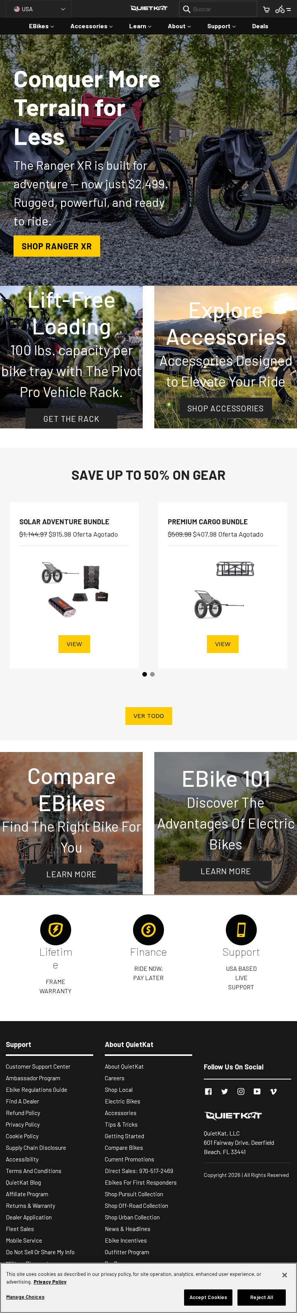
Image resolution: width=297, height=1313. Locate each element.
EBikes (45, 25)
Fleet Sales (20, 1228)
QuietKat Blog (23, 1182)
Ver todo (148, 716)
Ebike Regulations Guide (36, 1089)
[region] (148, 1288)
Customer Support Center (38, 1066)
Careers (115, 1077)
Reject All (261, 1297)
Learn (144, 25)
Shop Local (119, 1089)
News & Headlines (127, 1228)
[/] (247, 1116)
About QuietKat (124, 1066)
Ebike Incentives (126, 1240)
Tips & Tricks (121, 1124)
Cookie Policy (22, 1135)
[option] (148, 160)
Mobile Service (24, 1240)
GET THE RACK (71, 418)
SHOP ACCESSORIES (226, 408)
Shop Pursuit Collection (134, 1193)
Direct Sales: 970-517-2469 (139, 1170)
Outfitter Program (127, 1251)
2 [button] (152, 674)
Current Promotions (129, 1159)
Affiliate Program (27, 1193)
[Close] (284, 1275)
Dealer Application (29, 1217)
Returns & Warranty (30, 1205)
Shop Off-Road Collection (136, 1205)
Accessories (95, 25)
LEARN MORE (71, 874)
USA (27, 8)
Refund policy (23, 1112)
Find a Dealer (22, 1101)
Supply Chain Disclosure (36, 1147)
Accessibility (22, 1159)
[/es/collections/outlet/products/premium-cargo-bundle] (223, 588)
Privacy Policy (23, 1124)
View (74, 644)
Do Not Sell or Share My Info (40, 1251)
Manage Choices (25, 1297)
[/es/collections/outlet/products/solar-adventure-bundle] (74, 588)
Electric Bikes (122, 1101)
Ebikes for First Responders (141, 1182)
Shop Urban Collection (132, 1217)
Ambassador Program (33, 1077)
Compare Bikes (124, 1147)
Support (225, 25)
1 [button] (144, 674)
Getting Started (124, 1135)
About (183, 25)
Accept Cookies (208, 1297)
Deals (260, 25)
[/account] (283, 8)
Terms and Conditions (33, 1170)
